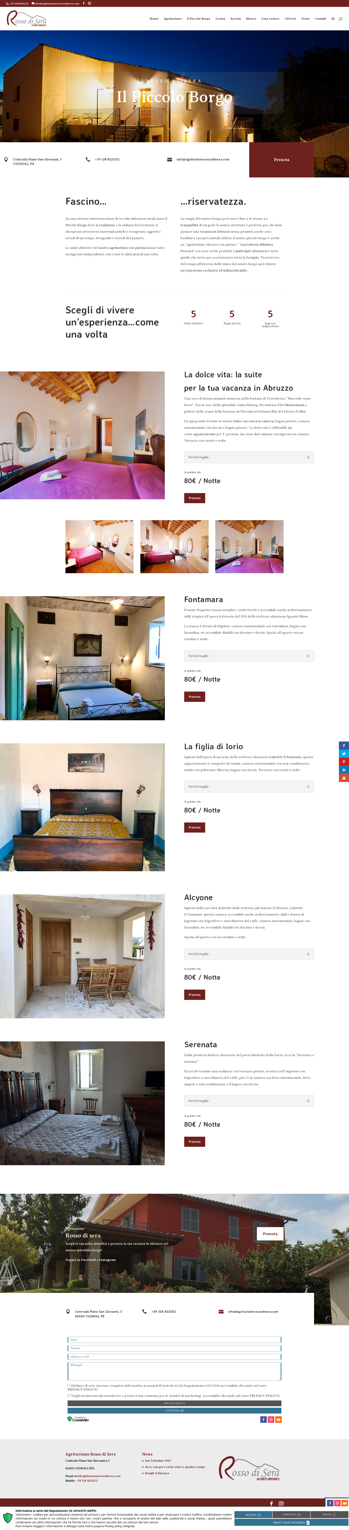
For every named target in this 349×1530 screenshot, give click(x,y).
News (306, 18)
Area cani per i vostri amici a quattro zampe (175, 1466)
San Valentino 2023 (158, 1460)
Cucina (220, 18)
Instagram (107, 1260)
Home (154, 18)
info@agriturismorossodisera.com (97, 1476)
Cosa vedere (270, 18)
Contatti (320, 18)
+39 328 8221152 (87, 1480)
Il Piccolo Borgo (198, 18)
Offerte (290, 18)
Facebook (88, 1260)
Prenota (281, 159)
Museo (251, 18)
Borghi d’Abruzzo (157, 1473)
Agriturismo (173, 18)
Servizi (235, 18)
